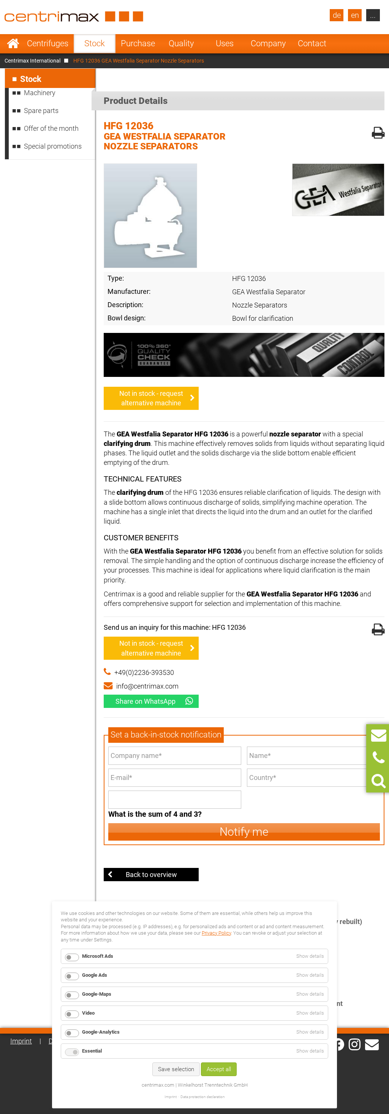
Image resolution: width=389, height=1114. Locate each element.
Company (268, 43)
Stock (94, 43)
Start (13, 43)
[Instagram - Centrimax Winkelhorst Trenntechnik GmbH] (355, 1044)
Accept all (219, 1069)
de (337, 15)
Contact (312, 43)
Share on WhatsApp (145, 701)
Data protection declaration (202, 1097)
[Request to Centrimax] (378, 735)
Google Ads (94, 975)
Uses (225, 43)
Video (88, 1013)
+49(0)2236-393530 (144, 672)
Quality (181, 43)
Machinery (39, 93)
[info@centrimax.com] (372, 1044)
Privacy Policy (216, 933)
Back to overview (151, 875)
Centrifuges (47, 43)
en (355, 15)
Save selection (176, 1069)
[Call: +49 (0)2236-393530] (378, 758)
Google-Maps (96, 994)
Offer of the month (51, 128)
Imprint (21, 1041)
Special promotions (53, 146)
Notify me (244, 831)
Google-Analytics (101, 1032)
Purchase (138, 43)
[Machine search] (379, 781)
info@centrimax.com (147, 686)
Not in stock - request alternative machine (151, 398)
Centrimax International (32, 61)
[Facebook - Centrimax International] (338, 1044)
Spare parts (41, 111)
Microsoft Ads (97, 956)
